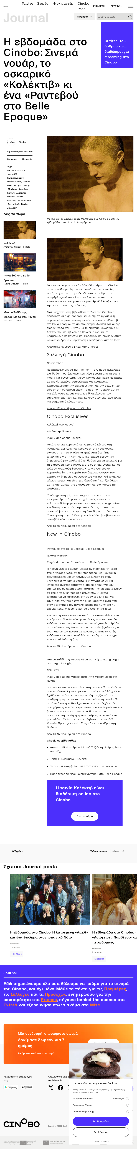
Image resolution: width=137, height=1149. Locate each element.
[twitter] (50, 1087)
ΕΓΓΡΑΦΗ (116, 6)
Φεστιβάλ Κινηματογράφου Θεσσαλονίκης (15, 178)
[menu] (130, 6)
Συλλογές (20, 994)
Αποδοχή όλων (101, 1121)
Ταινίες (27, 3)
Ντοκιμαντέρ (62, 3)
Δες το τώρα (85, 816)
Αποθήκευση (101, 1132)
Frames (49, 999)
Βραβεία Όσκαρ (21, 185)
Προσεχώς (27, 159)
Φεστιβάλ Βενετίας (16, 170)
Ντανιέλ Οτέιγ (24, 200)
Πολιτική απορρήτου (101, 1141)
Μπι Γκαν (12, 189)
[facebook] (60, 1087)
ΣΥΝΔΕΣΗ (99, 6)
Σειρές (42, 3)
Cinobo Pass (83, 6)
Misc (95, 1005)
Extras (10, 1005)
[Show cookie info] (127, 1098)
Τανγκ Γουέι (13, 204)
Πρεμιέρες (115, 989)
